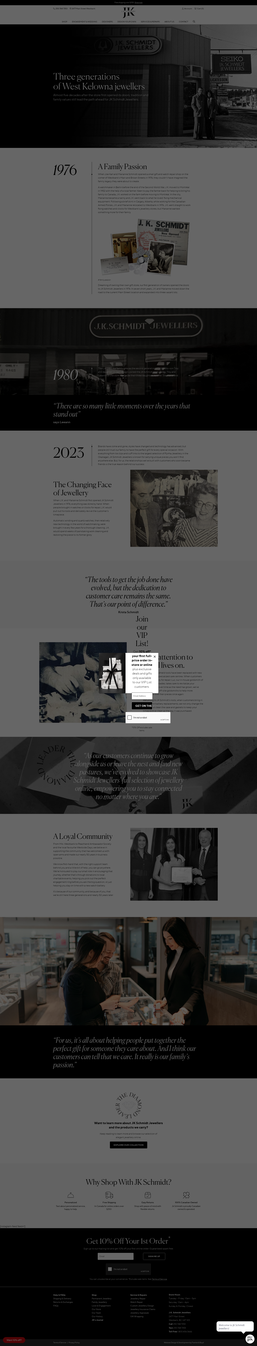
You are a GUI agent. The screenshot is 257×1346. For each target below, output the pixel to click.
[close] (154, 656)
